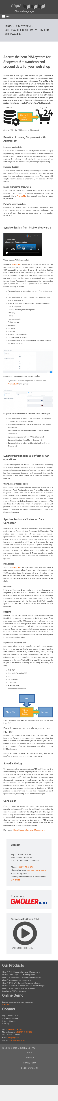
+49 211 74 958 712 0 (36, 870)
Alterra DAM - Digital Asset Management (18, 975)
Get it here (6, 1005)
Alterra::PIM (21, 196)
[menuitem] (24, 11)
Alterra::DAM (13, 384)
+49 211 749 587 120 (24, 1032)
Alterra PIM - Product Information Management (21, 972)
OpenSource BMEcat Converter (14, 991)
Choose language (24, 11)
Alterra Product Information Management (29, 830)
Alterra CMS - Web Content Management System (21, 983)
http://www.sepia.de (17, 1040)
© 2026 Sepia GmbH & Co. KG (18, 1047)
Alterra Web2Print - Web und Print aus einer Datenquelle (24, 986)
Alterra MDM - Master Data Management (18, 988)
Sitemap (30, 1057)
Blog (8, 26)
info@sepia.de (13, 1038)
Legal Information (29, 1068)
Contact (30, 1052)
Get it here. (15, 880)
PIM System (23, 26)
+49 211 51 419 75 (25, 867)
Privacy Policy (29, 1062)
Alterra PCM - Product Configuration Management (21, 978)
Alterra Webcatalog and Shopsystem (16, 980)
